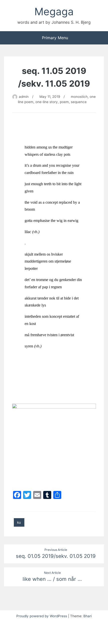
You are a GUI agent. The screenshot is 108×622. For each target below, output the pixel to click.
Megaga (54, 11)
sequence (79, 102)
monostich (79, 97)
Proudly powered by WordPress (42, 616)
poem (64, 102)
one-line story (46, 102)
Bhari (87, 616)
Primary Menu (55, 37)
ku (19, 522)
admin (24, 97)
